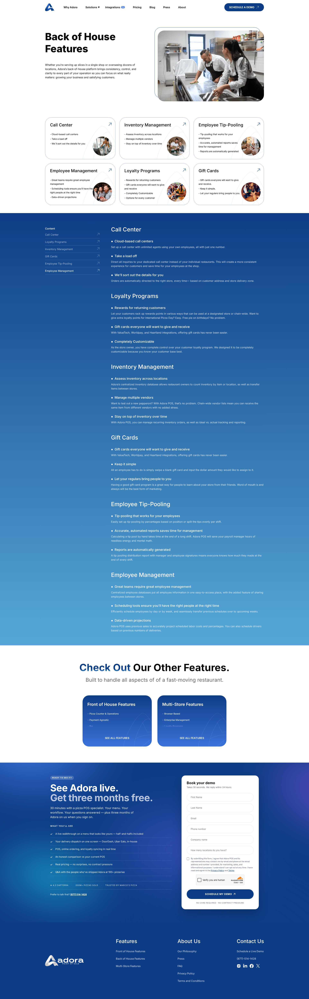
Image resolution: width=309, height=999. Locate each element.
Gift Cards (51, 256)
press (166, 7)
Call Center (52, 234)
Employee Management (59, 270)
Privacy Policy (217, 870)
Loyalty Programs (55, 241)
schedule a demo (241, 7)
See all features (117, 738)
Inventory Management (59, 249)
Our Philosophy (187, 951)
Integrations (112, 7)
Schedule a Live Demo (250, 951)
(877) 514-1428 (78, 894)
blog (152, 7)
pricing (137, 7)
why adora (70, 7)
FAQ (180, 966)
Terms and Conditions (191, 980)
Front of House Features (130, 951)
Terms (231, 870)
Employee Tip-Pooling (58, 263)
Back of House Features (130, 958)
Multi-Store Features (128, 966)
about (182, 7)
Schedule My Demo (218, 894)
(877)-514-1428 (246, 958)
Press (181, 958)
